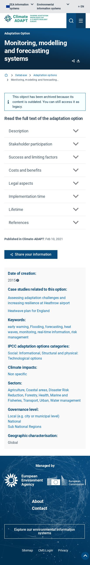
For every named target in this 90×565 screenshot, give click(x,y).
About (37, 501)
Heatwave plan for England (29, 311)
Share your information (33, 254)
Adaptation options (45, 75)
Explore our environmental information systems (44, 531)
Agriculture (16, 390)
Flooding (37, 327)
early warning (18, 327)
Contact (39, 508)
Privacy (63, 550)
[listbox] (19, 6)
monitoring (27, 332)
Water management (65, 400)
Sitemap (27, 550)
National (14, 421)
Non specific (17, 374)
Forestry (31, 395)
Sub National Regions (24, 427)
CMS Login (45, 550)
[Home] (6, 75)
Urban (44, 400)
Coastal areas (36, 390)
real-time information (54, 332)
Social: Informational (24, 353)
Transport (30, 400)
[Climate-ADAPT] (33, 18)
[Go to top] (85, 556)
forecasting (54, 327)
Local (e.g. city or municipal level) (33, 416)
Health (44, 395)
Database (21, 75)
